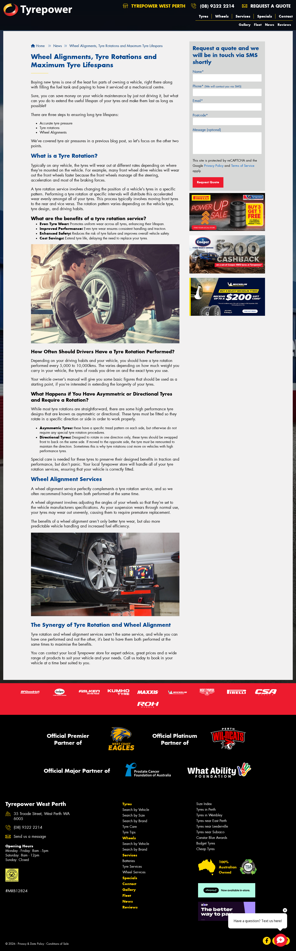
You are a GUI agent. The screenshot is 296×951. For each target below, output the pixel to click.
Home (40, 46)
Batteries (128, 861)
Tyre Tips (128, 832)
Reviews (284, 25)
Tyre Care (129, 826)
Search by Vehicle (135, 809)
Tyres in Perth (206, 809)
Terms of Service (242, 166)
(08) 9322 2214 (217, 6)
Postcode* (200, 115)
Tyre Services (132, 866)
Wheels (222, 16)
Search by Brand (134, 821)
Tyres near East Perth (211, 820)
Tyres (203, 16)
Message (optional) (207, 130)
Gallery (244, 25)
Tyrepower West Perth (157, 6)
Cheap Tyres (205, 849)
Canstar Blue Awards (211, 837)
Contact (286, 16)
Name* (198, 71)
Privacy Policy (213, 166)
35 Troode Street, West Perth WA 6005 (42, 816)
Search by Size (133, 815)
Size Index (204, 804)
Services (243, 16)
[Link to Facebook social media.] (267, 941)
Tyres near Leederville (212, 826)
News (269, 25)
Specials (264, 16)
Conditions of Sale (57, 944)
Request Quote (208, 182)
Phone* (217, 86)
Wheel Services (133, 872)
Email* (198, 100)
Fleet (258, 25)
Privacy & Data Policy (31, 944)
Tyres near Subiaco (210, 832)
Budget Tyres (205, 843)
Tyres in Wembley (209, 815)
